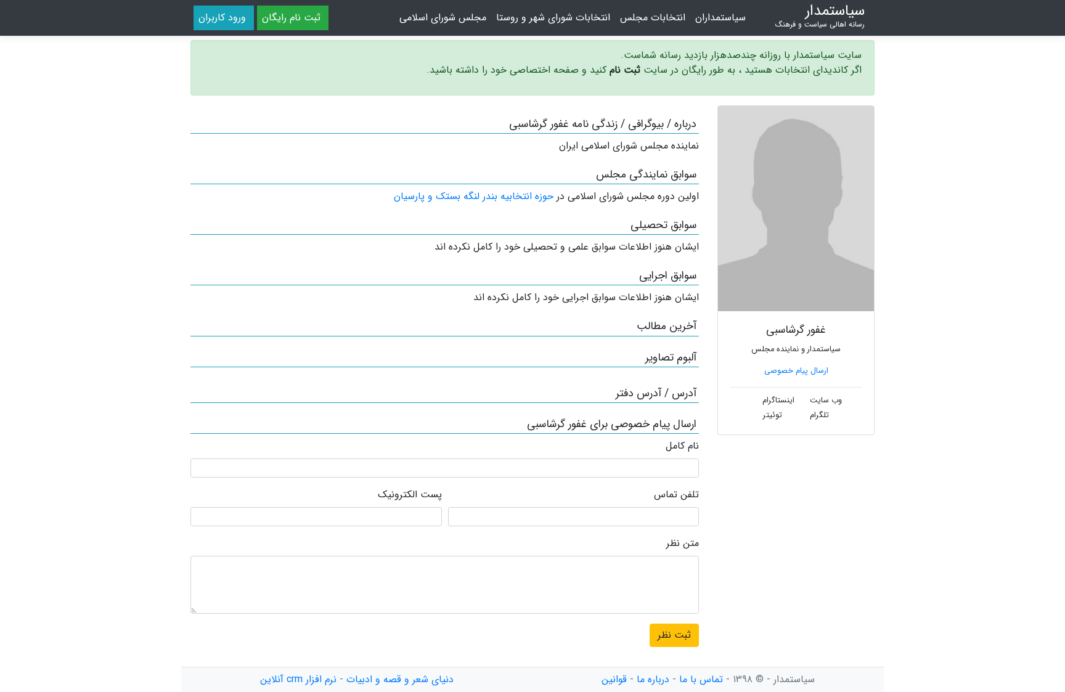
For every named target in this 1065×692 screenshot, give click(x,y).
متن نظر (682, 543)
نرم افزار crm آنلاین (298, 679)
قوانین (614, 679)
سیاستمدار (820, 16)
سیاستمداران (720, 17)
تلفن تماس (676, 494)
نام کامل (682, 446)
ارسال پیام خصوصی (796, 371)
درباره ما (653, 679)
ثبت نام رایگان (291, 17)
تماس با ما (701, 679)
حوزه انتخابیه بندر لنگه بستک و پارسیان (473, 196)
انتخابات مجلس (652, 17)
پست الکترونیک (410, 494)
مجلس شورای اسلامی (442, 17)
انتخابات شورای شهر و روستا (553, 17)
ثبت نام (625, 70)
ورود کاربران (222, 17)
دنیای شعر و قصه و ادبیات (400, 679)
